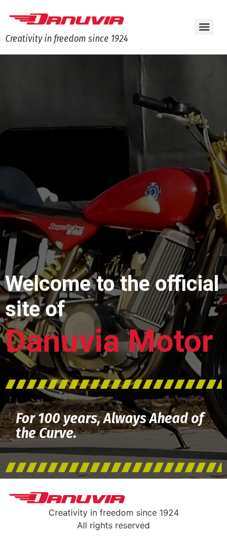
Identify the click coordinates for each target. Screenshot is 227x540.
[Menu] (204, 27)
